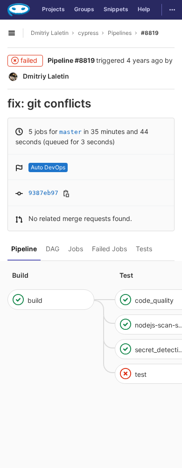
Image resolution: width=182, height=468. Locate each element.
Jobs (75, 249)
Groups (84, 9)
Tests (144, 249)
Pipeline (24, 249)
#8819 (150, 32)
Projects (53, 9)
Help (144, 9)
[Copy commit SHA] (66, 193)
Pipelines (120, 32)
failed (29, 60)
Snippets (116, 9)
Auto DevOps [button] (48, 167)
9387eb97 (43, 192)
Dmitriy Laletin (50, 32)
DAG (52, 249)
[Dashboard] (19, 9)
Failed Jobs (109, 249)
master (70, 131)
